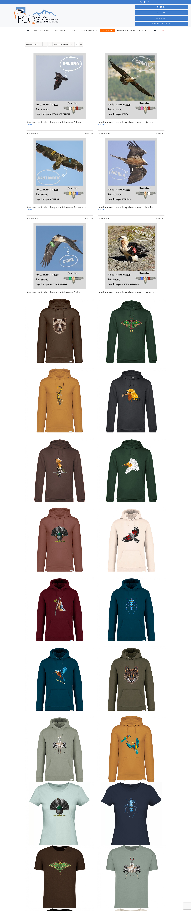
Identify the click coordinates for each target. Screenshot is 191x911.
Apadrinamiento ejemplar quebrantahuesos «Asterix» (126, 292)
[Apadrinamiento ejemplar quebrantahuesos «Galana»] (59, 86)
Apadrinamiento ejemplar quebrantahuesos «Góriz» (53, 292)
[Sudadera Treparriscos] (131, 542)
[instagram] (148, 2)
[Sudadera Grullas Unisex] (59, 750)
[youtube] (144, 2)
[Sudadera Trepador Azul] (59, 611)
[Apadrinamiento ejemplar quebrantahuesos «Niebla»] (131, 171)
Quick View (89, 133)
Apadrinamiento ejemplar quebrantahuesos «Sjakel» (125, 122)
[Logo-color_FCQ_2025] (36, 7)
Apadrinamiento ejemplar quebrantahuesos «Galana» (54, 122)
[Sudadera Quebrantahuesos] (131, 403)
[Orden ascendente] (50, 44)
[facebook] (137, 2)
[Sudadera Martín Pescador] (59, 681)
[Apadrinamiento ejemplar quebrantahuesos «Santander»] (59, 171)
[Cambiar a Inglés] (163, 30)
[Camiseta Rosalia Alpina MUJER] (131, 816)
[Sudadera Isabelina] (131, 333)
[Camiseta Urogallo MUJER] (59, 816)
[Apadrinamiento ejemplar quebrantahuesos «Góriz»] (59, 256)
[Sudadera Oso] (59, 333)
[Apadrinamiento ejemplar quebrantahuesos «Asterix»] (131, 256)
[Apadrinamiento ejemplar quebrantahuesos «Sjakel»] (131, 86)
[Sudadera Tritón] (59, 403)
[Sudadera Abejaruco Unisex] (131, 750)
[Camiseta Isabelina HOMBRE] (59, 879)
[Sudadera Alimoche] (131, 472)
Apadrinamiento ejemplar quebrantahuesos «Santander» (56, 207)
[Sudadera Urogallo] (59, 542)
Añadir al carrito (33, 133)
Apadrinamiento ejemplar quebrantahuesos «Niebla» (125, 207)
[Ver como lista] (81, 44)
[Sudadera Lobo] (131, 681)
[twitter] (141, 2)
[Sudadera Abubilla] (59, 472)
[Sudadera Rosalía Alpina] (131, 611)
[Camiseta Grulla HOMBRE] (131, 879)
